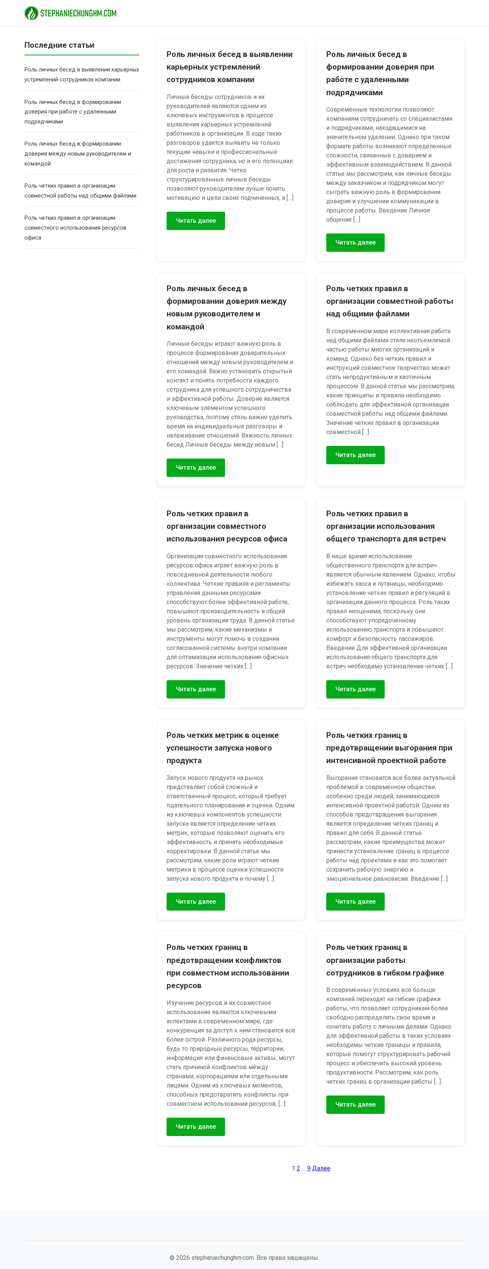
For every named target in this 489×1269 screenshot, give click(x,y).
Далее (321, 1168)
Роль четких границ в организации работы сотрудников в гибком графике (385, 960)
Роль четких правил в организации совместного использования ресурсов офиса (75, 228)
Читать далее (196, 220)
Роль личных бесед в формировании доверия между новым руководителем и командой (77, 154)
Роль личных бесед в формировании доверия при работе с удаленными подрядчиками (72, 112)
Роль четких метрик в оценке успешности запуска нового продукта (223, 748)
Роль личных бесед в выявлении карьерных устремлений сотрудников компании (230, 67)
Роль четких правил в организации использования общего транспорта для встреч (386, 526)
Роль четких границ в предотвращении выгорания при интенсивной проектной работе (389, 748)
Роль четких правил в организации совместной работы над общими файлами (389, 301)
